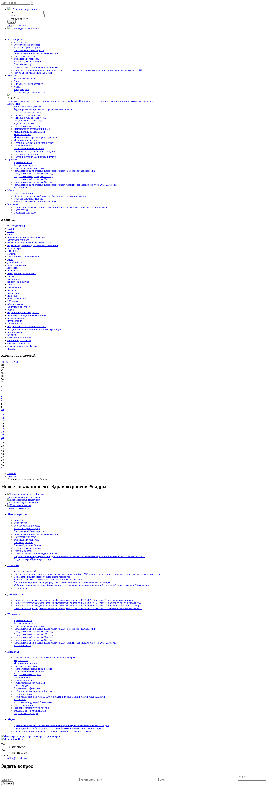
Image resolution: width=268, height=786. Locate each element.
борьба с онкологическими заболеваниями (29, 242)
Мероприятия (21, 660)
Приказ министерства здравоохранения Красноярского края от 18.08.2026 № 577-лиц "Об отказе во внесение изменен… (78, 608)
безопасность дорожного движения (26, 237)
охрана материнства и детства (23, 312)
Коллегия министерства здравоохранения (36, 53)
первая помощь (15, 318)
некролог (12, 295)
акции (10, 228)
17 (2, 429)
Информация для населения (28, 84)
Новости (12, 75)
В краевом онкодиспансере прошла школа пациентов (42, 576)
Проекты (12, 159)
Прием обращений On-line (27, 545)
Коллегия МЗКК (22, 134)
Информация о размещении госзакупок (34, 151)
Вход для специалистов (25, 9)
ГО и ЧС (12, 253)
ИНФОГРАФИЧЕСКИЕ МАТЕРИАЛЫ (35, 201)
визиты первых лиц (17, 248)
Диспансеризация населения (22, 502)
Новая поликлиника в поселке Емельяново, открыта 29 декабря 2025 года (53, 731)
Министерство (15, 39)
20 (2, 437)
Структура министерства (27, 44)
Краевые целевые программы (29, 168)
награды (11, 290)
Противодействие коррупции (29, 682)
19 (2, 434)
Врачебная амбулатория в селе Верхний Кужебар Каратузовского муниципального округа (61, 725)
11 (2, 412)
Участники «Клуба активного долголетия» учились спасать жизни (49, 579)
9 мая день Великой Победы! (29, 198)
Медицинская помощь (25, 140)
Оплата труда (21, 685)
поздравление (14, 321)
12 (2, 415)
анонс (10, 234)
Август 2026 (11, 362)
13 (2, 418)
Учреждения (20, 42)
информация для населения (21, 273)
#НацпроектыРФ (16, 226)
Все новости (20, 588)
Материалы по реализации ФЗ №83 (32, 129)
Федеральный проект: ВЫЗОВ (30, 710)
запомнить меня (19, 19)
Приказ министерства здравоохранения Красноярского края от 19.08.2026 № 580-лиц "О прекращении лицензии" (74, 600)
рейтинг (11, 334)
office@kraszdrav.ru (17, 758)
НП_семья (12, 301)
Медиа (10, 190)
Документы (13, 103)
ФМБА (11, 348)
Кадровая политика (24, 123)
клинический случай (18, 281)
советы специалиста (18, 343)
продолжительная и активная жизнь (26, 326)
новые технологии (17, 298)
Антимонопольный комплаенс (30, 117)
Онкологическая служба (26, 666)
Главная (11, 473)
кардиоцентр (14, 279)
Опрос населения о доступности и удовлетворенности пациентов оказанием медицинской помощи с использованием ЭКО (79, 70)
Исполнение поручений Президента (33, 702)
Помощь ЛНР (14, 323)
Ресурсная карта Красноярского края (33, 72)
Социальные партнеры (26, 713)
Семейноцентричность (19, 337)
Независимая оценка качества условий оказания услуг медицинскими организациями (59, 696)
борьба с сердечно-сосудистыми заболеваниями (32, 245)
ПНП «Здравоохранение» (27, 112)
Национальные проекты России (24, 497)
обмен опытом (15, 304)
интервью (12, 270)
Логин (10, 12)
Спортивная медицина (26, 154)
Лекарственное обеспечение (29, 148)
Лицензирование (23, 145)
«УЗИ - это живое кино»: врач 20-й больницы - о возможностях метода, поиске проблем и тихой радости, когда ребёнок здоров (81, 585)
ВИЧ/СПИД (13, 251)
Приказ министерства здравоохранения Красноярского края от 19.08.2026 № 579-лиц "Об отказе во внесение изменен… (78, 602)
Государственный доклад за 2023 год (33, 182)
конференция (14, 287)
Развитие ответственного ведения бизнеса (36, 67)
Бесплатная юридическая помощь (31, 708)
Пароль (11, 15)
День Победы (14, 262)
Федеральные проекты (26, 165)
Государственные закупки (27, 674)
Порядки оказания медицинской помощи (35, 156)
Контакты (12, 204)
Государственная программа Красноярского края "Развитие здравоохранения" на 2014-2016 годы (65, 184)
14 (2, 420)
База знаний (20, 699)
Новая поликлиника (18, 508)
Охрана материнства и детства (30, 92)
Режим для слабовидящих (26, 28)
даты (10, 259)
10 (2, 409)
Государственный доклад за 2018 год (33, 173)
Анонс (17, 81)
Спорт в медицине (23, 193)
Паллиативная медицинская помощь (33, 668)
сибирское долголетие (19, 340)
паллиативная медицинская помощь (26, 315)
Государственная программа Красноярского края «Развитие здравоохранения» (55, 170)
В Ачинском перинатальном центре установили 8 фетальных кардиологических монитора (62, 582)
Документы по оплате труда (28, 120)
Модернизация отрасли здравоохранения (35, 137)
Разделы (13, 651)
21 (2, 440)
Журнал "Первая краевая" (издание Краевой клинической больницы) (50, 196)
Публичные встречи (24, 694)
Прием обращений (23, 542)
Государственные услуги (27, 126)
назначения (13, 293)
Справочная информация (27, 688)
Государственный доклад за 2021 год (33, 176)
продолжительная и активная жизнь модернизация (34, 329)
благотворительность (18, 240)
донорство (12, 267)
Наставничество (22, 187)
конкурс (11, 284)
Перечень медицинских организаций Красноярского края (44, 657)
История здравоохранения (27, 61)
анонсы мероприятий (25, 78)
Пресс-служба (21, 210)
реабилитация (14, 332)
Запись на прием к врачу (27, 47)
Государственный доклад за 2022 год (33, 179)
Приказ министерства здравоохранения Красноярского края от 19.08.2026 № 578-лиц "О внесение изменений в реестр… (78, 605)
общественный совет (18, 307)
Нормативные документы (27, 106)
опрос (10, 309)
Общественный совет (25, 56)
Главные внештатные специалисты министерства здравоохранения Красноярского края (60, 207)
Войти (11, 22)
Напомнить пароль (17, 25)
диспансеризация (16, 265)
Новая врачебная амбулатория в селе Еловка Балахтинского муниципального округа (58, 728)
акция (10, 231)
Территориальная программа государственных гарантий (43, 109)
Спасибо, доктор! (23, 64)
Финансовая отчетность (26, 58)
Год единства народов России (23, 256)
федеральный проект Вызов (22, 346)
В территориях (21, 89)
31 (2, 468)
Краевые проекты (23, 162)
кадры (10, 276)
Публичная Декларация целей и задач (34, 143)
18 (2, 431)
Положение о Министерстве (29, 50)
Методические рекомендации (29, 131)
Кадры (17, 86)
